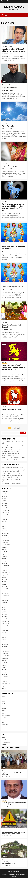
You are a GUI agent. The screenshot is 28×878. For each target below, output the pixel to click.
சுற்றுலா (3, 713)
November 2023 (5, 568)
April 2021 (4, 639)
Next (18, 428)
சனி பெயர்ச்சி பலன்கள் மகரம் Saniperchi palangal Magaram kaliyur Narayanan (13, 367)
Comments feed (6, 742)
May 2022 (4, 609)
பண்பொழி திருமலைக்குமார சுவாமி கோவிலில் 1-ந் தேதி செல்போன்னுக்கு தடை (13, 862)
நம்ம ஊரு (4, 719)
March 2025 (4, 531)
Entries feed (4, 739)
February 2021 (5, 644)
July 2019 (4, 688)
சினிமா (3, 710)
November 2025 (5, 512)
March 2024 (4, 558)
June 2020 (4, 662)
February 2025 (5, 533)
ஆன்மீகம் (4, 701)
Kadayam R (12, 53)
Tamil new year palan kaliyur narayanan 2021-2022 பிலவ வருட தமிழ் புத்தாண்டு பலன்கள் (13, 206)
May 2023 (4, 581)
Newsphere (21, 874)
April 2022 (4, 612)
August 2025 (5, 519)
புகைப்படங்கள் (5, 724)
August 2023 (5, 575)
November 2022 (5, 595)
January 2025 (5, 535)
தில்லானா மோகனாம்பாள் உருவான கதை (15, 467)
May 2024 (4, 554)
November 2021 (5, 623)
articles (3, 696)
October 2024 (5, 542)
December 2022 (5, 593)
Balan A (11, 776)
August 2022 (5, 602)
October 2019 (5, 681)
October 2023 (5, 570)
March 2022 (4, 614)
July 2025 (4, 521)
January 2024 (5, 563)
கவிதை (3, 706)
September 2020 (6, 656)
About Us (10, 871)
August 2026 (5, 491)
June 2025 (4, 524)
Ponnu (11, 128)
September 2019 (6, 683)
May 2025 (4, 526)
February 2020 (5, 672)
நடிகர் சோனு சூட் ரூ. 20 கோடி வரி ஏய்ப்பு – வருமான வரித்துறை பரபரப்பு (13, 50)
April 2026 (4, 501)
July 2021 (4, 632)
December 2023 (5, 565)
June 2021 (4, 635)
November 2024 (5, 540)
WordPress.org (5, 744)
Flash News (4, 46)
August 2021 (5, 630)
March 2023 (4, 586)
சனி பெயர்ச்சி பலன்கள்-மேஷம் (12, 409)
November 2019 (5, 679)
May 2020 (4, 665)
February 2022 (5, 616)
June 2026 (4, 496)
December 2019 (5, 676)
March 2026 (4, 503)
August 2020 (5, 658)
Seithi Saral (14, 6)
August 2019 (5, 686)
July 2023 (4, 577)
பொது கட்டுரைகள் (6, 729)
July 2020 (4, 660)
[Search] (26, 15)
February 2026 (5, 505)
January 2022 (5, 618)
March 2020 (4, 669)
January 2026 (5, 507)
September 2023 (6, 572)
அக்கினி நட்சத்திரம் (8, 126)
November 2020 (5, 651)
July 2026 (4, 494)
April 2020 (4, 667)
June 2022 (4, 607)
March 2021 (4, 642)
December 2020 (5, 649)
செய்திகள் (10, 46)
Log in (3, 737)
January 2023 (5, 591)
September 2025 (6, 517)
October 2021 (5, 625)
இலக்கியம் (4, 703)
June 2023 (4, 579)
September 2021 (6, 628)
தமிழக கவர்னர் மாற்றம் (9, 88)
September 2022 (6, 600)
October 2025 (5, 514)
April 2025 (4, 528)
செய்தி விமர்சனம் (6, 715)
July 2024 (4, 549)
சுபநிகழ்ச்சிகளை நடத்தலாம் (11, 166)
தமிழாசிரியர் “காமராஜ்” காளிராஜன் (13, 483)
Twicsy (3, 470)
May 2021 (4, 637)
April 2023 (4, 584)
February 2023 (5, 588)
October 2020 (5, 653)
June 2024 (4, 551)
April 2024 (4, 556)
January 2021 (5, 646)
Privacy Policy (16, 871)
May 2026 (4, 498)
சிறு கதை (4, 708)
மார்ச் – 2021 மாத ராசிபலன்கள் (12, 287)
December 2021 (5, 621)
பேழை (3, 726)
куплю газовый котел (7, 479)
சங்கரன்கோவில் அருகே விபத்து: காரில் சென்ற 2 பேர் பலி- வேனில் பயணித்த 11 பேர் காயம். (13, 832)
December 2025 (5, 510)
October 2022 (5, 598)
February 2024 (5, 561)
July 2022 (4, 605)
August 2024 (5, 547)
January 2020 (5, 674)
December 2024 (5, 538)
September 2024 (6, 544)
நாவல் (3, 722)
